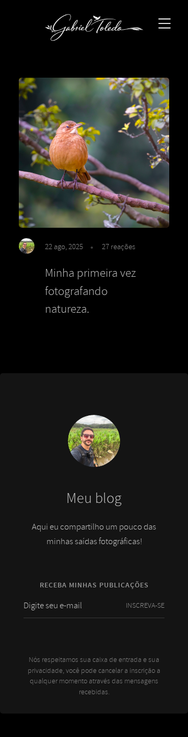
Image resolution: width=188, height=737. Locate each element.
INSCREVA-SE (145, 605)
